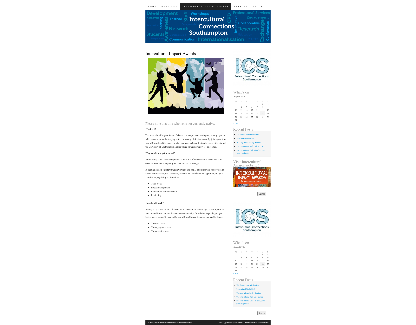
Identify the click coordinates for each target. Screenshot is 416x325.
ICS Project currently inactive (247, 134)
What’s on (169, 6)
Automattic (264, 322)
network (241, 6)
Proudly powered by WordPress (231, 322)
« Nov (235, 122)
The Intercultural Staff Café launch (249, 146)
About (258, 6)
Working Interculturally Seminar (248, 142)
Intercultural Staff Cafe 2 (245, 138)
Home (152, 6)
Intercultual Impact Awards (206, 6)
